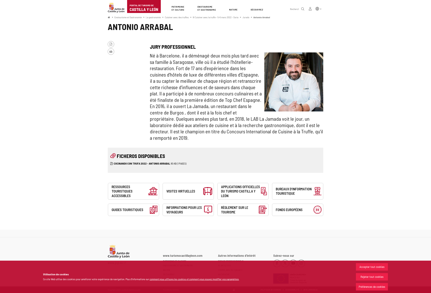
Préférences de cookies (372, 286)
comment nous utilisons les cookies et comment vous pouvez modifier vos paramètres (194, 279)
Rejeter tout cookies (372, 277)
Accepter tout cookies (372, 267)
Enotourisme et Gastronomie (128, 17)
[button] (318, 8)
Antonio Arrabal (261, 17)
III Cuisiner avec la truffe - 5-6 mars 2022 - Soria (215, 17)
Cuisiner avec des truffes (177, 17)
